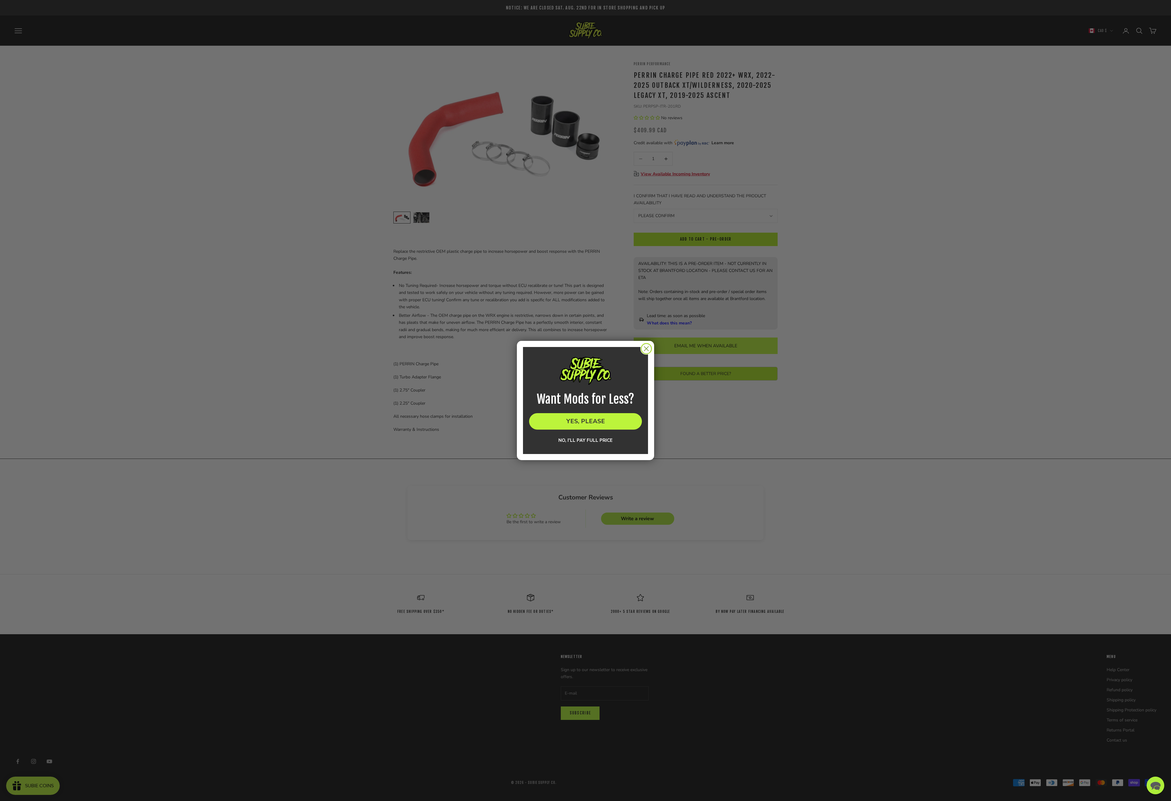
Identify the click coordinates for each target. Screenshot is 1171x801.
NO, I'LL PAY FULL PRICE (585, 440)
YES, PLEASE (585, 421)
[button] (1155, 785)
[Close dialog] (646, 348)
